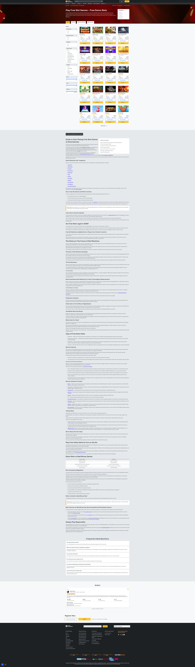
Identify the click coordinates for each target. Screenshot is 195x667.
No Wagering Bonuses (82, 642)
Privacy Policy (68, 639)
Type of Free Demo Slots (104, 147)
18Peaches (69, 62)
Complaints (67, 636)
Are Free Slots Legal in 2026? (105, 144)
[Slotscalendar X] (121, 635)
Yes (68, 31)
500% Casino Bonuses (82, 633)
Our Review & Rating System (70, 648)
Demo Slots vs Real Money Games (106, 150)
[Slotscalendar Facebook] (119, 635)
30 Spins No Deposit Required (97, 634)
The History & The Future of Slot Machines (108, 145)
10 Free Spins (94, 640)
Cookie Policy (68, 643)
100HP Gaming (70, 57)
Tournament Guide (108, 633)
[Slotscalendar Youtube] (124, 635)
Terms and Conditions (69, 647)
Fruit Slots (120, 15)
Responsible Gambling (69, 640)
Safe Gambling (68, 642)
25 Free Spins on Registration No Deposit (97, 637)
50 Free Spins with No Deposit (97, 633)
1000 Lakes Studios (71, 56)
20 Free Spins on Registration (96, 638)
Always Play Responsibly (105, 152)
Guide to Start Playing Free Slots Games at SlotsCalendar (111, 142)
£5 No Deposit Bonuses (96, 643)
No (68, 32)
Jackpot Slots (120, 16)
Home (67, 633)
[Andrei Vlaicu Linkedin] (127, 589)
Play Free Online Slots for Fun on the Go (107, 148)
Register (84, 619)
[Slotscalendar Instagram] (122, 635)
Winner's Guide (107, 634)
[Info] (2, 664)
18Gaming (69, 60)
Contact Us (67, 645)
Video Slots (120, 12)
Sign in (106, 619)
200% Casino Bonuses (82, 637)
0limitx (69, 52)
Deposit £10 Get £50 (82, 639)
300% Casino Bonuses (82, 636)
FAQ (66, 637)
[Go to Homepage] (69, 1)
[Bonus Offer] (85, 41)
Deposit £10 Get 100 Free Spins (84, 640)
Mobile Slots (120, 18)
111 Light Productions (71, 59)
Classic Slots (120, 13)
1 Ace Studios (70, 53)
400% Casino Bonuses (82, 634)
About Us (67, 634)
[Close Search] (102, 1)
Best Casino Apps (82, 643)
